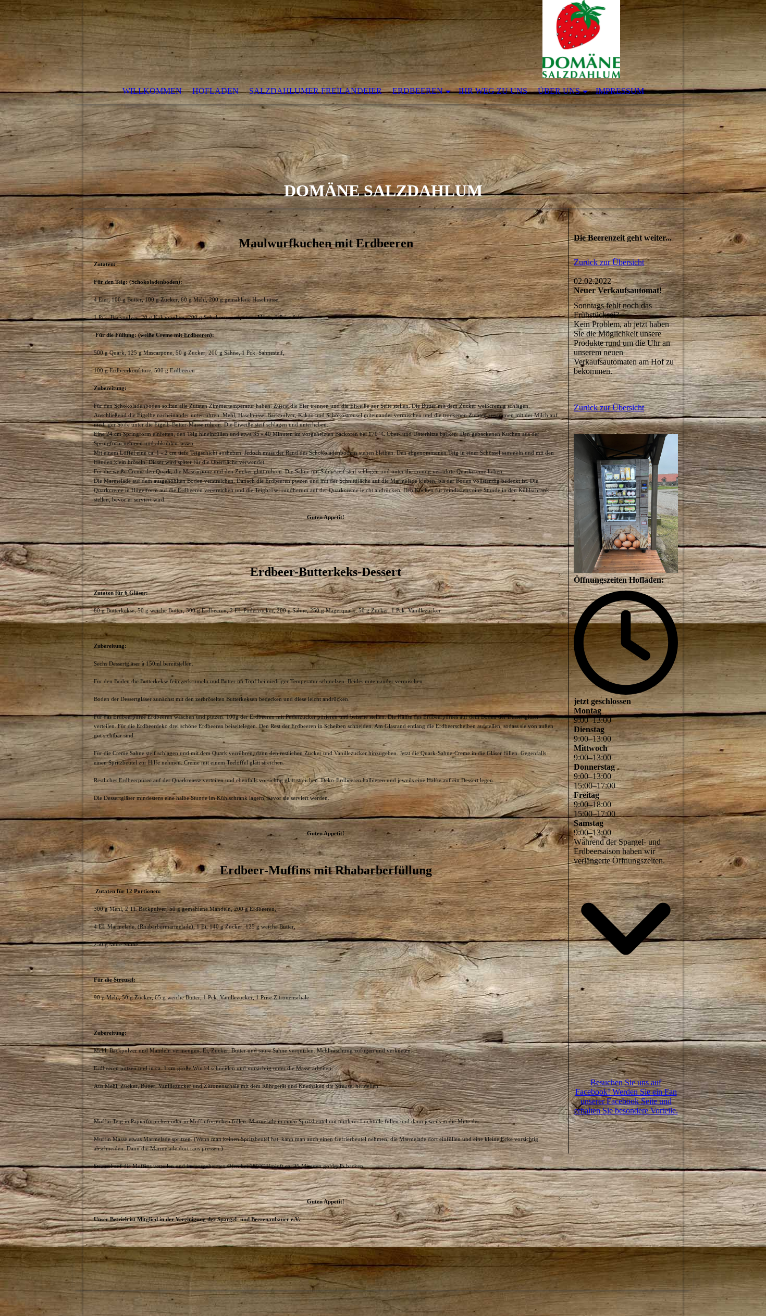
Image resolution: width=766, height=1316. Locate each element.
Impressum (620, 90)
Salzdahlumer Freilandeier (315, 90)
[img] (383, 104)
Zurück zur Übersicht (609, 262)
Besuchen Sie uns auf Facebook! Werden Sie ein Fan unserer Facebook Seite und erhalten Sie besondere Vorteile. (626, 1096)
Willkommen (152, 90)
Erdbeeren (417, 90)
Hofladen (215, 90)
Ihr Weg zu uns (493, 90)
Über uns (559, 90)
